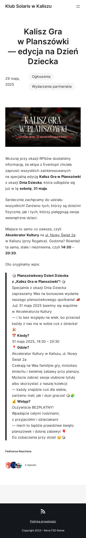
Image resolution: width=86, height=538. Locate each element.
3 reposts (30, 465)
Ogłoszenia (41, 76)
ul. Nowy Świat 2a (60, 235)
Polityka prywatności (43, 521)
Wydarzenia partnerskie (52, 86)
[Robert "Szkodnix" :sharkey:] (8, 465)
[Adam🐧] (18, 465)
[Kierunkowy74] (13, 465)
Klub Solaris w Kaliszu (28, 6)
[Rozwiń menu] (78, 6)
